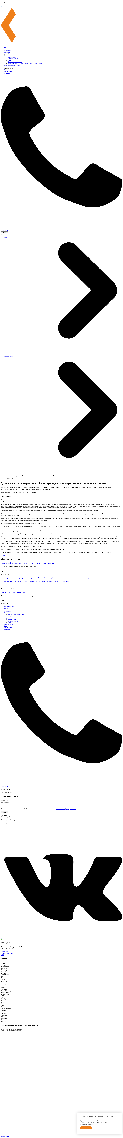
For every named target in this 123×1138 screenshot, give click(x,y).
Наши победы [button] (8, 68)
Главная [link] (6, 237)
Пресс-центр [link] (8, 71)
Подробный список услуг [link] (12, 65)
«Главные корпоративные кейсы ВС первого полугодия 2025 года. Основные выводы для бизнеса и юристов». (35, 581)
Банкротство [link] (12, 57)
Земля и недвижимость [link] (15, 62)
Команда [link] (7, 52)
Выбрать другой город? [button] (8, 820)
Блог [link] (5, 70)
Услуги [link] (6, 618)
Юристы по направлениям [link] (16, 614)
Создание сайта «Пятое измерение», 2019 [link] (7, 953)
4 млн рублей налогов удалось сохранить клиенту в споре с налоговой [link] (28, 563)
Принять (86, 1128)
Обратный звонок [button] (6, 792)
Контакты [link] (7, 73)
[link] (5, 826)
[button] (4, 232)
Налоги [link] (10, 60)
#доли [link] (6, 608)
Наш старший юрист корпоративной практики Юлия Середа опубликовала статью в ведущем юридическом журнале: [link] (47, 578)
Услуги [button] (6, 53)
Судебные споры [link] (13, 58)
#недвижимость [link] (9, 606)
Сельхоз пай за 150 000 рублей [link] (13, 592)
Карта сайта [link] (11, 616)
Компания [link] (7, 50)
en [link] (5, 4)
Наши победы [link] (8, 356)
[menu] (61, 991)
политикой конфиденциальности (66, 809)
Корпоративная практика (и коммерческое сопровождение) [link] (26, 63)
